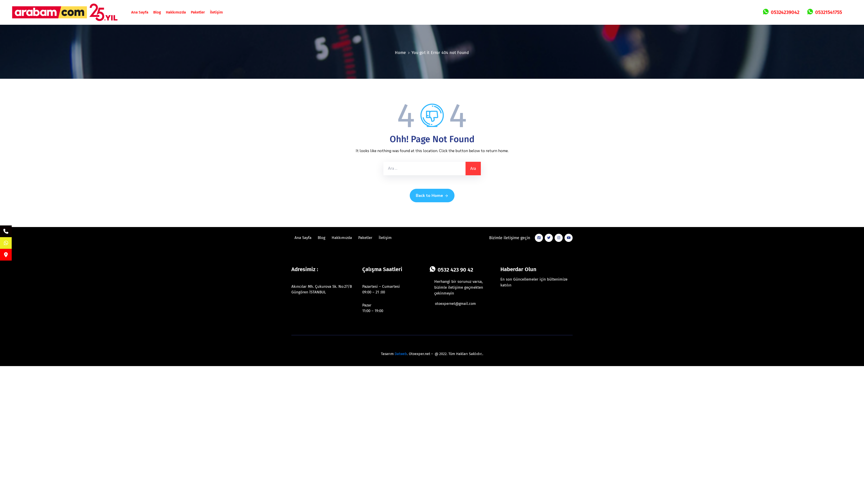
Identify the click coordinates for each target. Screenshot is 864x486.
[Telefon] (6, 231)
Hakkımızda (176, 12)
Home (400, 52)
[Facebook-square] (539, 238)
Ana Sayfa (139, 12)
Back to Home (429, 195)
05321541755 (828, 12)
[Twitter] (549, 238)
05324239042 (785, 12)
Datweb (401, 354)
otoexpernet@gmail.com (455, 304)
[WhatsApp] (6, 243)
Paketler (198, 12)
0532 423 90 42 (455, 270)
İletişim (216, 12)
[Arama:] (424, 168)
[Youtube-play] (569, 238)
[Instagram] (559, 238)
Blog (157, 12)
